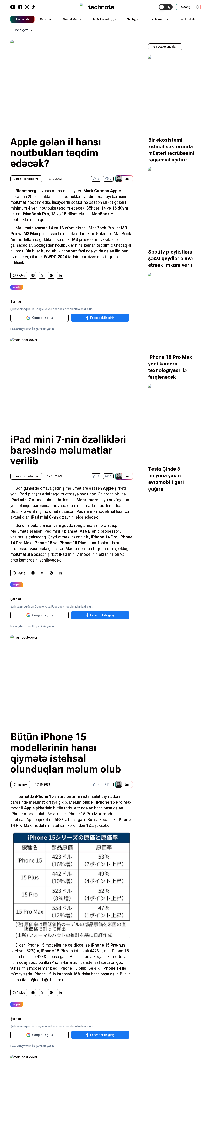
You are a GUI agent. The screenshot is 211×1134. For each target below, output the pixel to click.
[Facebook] (20, 7)
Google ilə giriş (42, 317)
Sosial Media (72, 19)
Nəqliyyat (133, 19)
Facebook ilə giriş (102, 317)
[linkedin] (60, 275)
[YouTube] (13, 7)
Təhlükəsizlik (159, 19)
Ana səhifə (22, 19)
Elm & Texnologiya (103, 19)
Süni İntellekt (187, 19)
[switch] (166, 7)
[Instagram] (27, 7)
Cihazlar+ (46, 19)
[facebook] (33, 275)
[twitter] (42, 275)
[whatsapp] (51, 275)
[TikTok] (33, 7)
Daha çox (21, 30)
